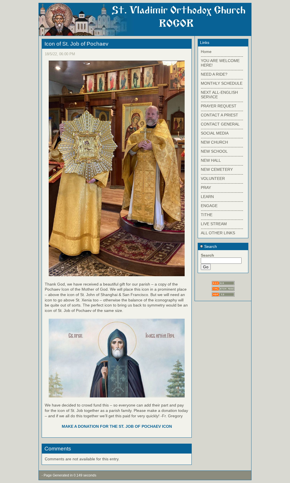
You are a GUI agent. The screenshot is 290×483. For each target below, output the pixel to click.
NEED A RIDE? (214, 74)
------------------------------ (222, 56)
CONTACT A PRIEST (219, 115)
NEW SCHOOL (214, 151)
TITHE (206, 214)
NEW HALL (211, 160)
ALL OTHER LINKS (218, 233)
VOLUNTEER (213, 178)
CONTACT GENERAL (220, 124)
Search (210, 246)
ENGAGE (209, 205)
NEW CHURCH (214, 142)
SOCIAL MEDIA (215, 133)
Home (206, 51)
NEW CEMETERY (217, 169)
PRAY (206, 187)
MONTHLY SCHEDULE (221, 83)
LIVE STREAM (214, 224)
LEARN (207, 196)
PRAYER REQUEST (218, 106)
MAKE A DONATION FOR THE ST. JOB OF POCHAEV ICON (117, 426)
